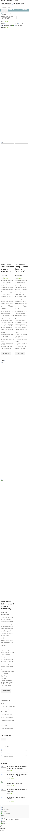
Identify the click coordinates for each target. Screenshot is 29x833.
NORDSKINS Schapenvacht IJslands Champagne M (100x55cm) (17, 767)
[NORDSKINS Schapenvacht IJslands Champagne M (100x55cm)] (3, 768)
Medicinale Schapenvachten (8, 723)
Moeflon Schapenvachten (7, 720)
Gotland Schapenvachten (7, 728)
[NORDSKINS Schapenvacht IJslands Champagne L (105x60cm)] (3, 776)
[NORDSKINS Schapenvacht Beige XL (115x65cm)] (3, 791)
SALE (2, 703)
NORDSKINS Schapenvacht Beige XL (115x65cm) (17, 790)
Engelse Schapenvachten (7, 725)
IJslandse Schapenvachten (7, 709)
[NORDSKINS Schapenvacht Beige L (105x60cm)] (3, 799)
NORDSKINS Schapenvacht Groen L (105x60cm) (7, 268)
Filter (3, 739)
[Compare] (3, 261)
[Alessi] (14, 813)
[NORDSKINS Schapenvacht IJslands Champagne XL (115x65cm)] (3, 784)
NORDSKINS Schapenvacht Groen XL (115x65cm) (7, 605)
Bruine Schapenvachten (7, 717)
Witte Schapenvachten (6, 714)
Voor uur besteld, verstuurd (11, 2)
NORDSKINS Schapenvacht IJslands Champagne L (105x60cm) (17, 775)
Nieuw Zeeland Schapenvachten (9, 706)
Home (2, 14)
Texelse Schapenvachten (7, 711)
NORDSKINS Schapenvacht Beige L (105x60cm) (16, 798)
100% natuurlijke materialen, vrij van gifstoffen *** (13, 3)
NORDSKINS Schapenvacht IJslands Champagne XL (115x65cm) (17, 782)
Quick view (3, 357)
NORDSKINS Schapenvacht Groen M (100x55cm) (21, 268)
